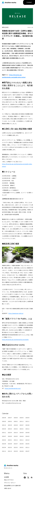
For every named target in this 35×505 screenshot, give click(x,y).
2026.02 (10, 421)
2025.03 (10, 429)
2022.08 (21, 451)
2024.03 (27, 436)
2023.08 (10, 444)
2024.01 (10, 440)
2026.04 (27, 417)
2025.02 (16, 429)
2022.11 (27, 447)
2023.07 (16, 444)
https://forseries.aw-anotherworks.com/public (15, 339)
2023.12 (16, 440)
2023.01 (21, 447)
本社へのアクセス (9, 480)
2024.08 (27, 432)
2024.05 (16, 436)
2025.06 (27, 425)
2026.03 (4, 421)
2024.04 (21, 436)
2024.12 (27, 429)
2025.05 (4, 429)
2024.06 (10, 436)
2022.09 (16, 451)
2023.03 (10, 447)
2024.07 (4, 436)
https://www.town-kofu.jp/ (15, 313)
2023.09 (4, 444)
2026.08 (4, 417)
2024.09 (21, 432)
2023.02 (16, 447)
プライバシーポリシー (10, 483)
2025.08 (16, 425)
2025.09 (10, 425)
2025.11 (27, 421)
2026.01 (16, 421)
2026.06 (16, 417)
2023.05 (27, 444)
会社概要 (6, 477)
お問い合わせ (7, 488)
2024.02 (4, 440)
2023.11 (21, 440)
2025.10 (4, 425)
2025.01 (21, 429)
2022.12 (4, 451)
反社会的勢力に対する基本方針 (12, 485)
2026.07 (10, 417)
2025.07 (21, 425)
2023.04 (4, 447)
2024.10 (16, 432)
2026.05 (21, 417)
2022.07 (27, 451)
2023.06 (21, 444)
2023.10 (27, 440)
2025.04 (10, 432)
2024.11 (4, 432)
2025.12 (21, 421)
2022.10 (10, 451)
